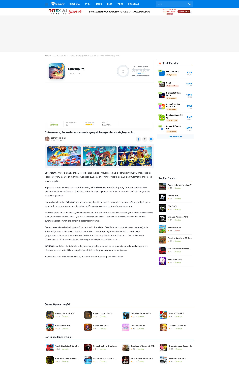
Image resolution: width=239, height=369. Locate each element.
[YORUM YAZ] (151, 140)
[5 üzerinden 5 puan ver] (148, 70)
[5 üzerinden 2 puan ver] (137, 70)
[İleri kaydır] (151, 156)
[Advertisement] (99, 102)
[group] (99, 156)
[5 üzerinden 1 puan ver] (133, 70)
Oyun (87, 4)
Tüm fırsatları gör (175, 136)
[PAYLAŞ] (139, 140)
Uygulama (74, 4)
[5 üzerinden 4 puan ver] (144, 70)
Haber (98, 4)
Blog (109, 4)
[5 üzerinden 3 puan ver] (141, 70)
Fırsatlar (133, 4)
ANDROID (73, 74)
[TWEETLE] (145, 140)
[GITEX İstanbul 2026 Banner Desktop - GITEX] (119, 9)
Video (120, 4)
